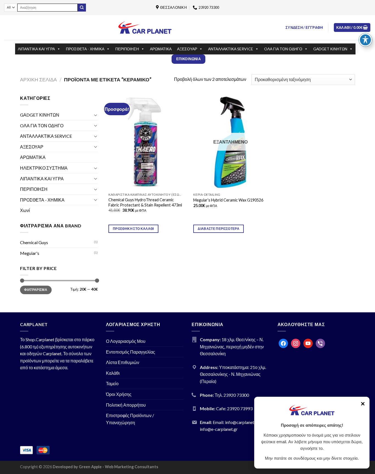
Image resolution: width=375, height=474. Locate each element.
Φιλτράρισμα (35, 290)
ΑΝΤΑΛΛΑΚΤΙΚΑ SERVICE (230, 48)
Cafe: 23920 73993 (234, 408)
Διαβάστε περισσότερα (218, 228)
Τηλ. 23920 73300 (232, 395)
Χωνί (25, 210)
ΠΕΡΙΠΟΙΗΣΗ (127, 48)
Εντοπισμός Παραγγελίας (130, 351)
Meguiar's (29, 253)
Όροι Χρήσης (118, 394)
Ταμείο (112, 383)
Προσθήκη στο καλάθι (133, 228)
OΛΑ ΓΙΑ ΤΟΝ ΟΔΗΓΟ (283, 48)
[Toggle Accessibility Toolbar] (365, 39)
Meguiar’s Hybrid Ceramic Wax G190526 (228, 200)
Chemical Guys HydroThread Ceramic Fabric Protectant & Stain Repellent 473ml (145, 202)
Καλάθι (113, 373)
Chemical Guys (34, 242)
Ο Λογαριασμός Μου (125, 341)
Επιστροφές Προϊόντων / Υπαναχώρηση (130, 419)
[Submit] (82, 8)
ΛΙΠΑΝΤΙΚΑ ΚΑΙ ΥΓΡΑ (36, 48)
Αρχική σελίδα (38, 79)
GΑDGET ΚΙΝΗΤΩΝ (330, 48)
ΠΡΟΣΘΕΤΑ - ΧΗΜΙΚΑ (85, 48)
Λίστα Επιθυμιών (122, 362)
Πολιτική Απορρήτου (126, 404)
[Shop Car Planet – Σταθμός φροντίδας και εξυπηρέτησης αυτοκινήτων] (144, 27)
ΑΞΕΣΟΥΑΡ (187, 48)
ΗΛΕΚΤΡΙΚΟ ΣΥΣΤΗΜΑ (44, 167)
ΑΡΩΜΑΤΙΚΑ (161, 48)
